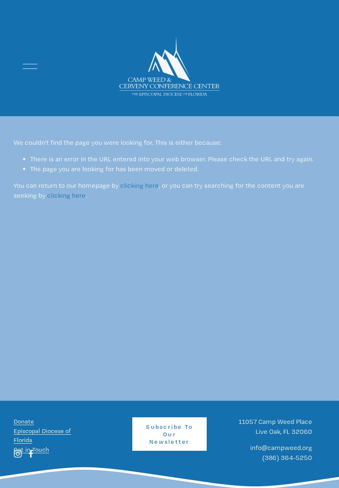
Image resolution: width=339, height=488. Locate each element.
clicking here (139, 185)
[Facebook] (31, 454)
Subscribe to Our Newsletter (169, 434)
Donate (24, 421)
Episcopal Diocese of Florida (42, 435)
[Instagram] (18, 454)
